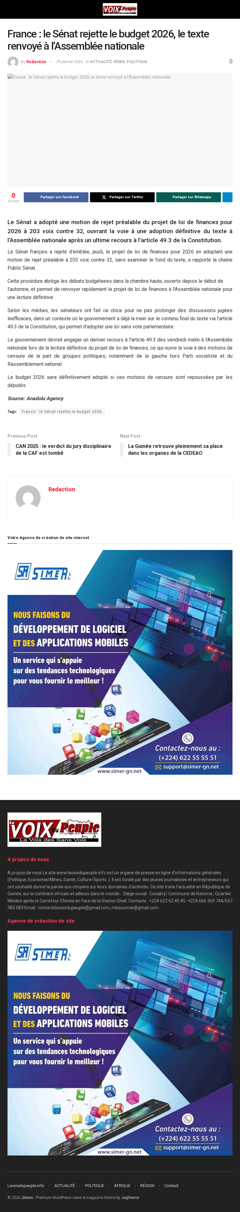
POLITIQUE (137, 61)
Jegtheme (130, 1197)
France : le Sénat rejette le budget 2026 (62, 412)
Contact (171, 1185)
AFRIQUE (122, 1185)
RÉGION (147, 1185)
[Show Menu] (10, 9)
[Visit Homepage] (120, 9)
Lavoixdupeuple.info (26, 1185)
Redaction (36, 61)
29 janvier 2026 (69, 61)
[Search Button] (229, 9)
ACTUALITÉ (101, 61)
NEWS (119, 61)
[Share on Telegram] (227, 197)
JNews (27, 1197)
